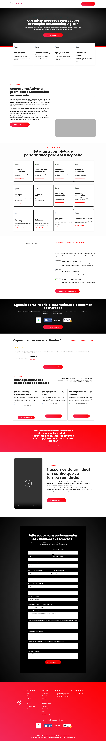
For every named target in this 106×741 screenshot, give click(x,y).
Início (26, 4)
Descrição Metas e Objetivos (35, 631)
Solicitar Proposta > (19, 178)
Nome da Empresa (58, 556)
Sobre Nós (60, 4)
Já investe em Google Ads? (35, 570)
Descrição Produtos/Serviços (36, 611)
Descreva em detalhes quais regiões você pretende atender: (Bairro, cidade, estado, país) (52, 620)
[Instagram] (75, 694)
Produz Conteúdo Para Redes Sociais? (38, 577)
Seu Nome (31, 549)
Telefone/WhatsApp (59, 549)
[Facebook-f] (72, 694)
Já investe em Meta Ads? (60, 570)
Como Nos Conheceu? (34, 651)
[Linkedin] (82, 694)
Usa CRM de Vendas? (33, 596)
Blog (68, 4)
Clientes (41, 4)
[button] (56, 96)
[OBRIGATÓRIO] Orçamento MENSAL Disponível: (40, 604)
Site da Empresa (32, 562)
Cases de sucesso (51, 4)
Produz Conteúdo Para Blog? (35, 583)
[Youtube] (79, 694)
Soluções (33, 4)
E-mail (29, 556)
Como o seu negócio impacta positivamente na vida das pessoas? (46, 641)
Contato (75, 4)
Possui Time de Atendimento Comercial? (39, 590)
